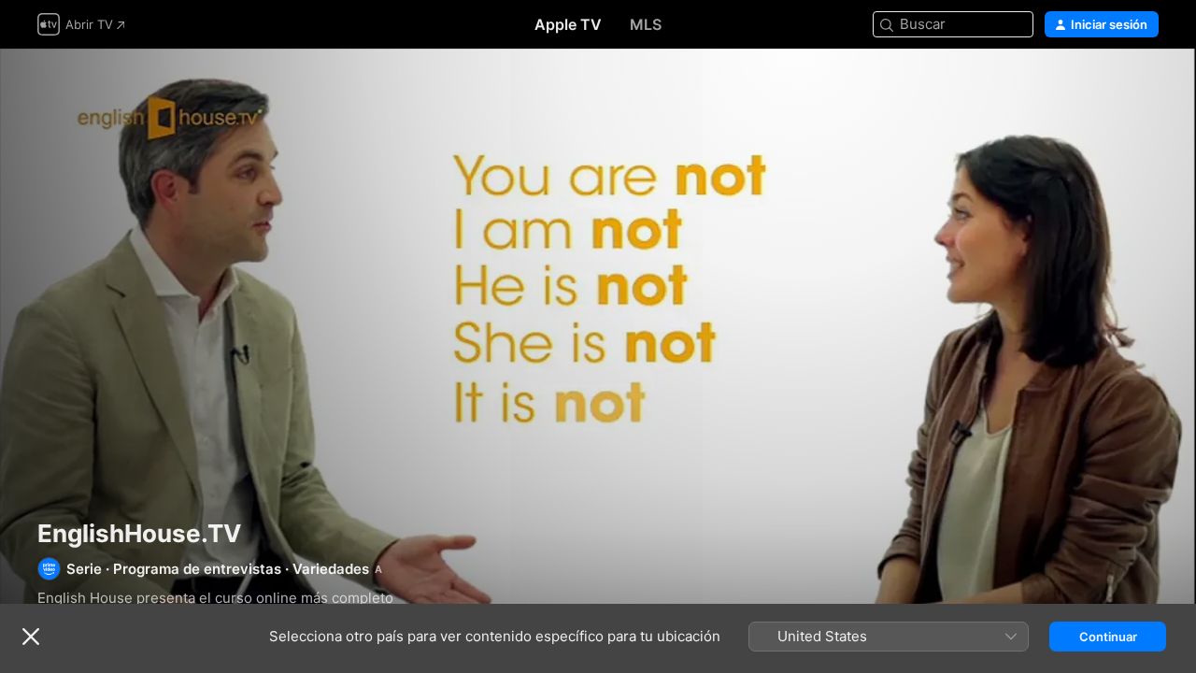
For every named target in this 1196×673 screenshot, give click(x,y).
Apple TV (568, 24)
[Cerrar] (30, 636)
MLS (646, 24)
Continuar (1108, 636)
